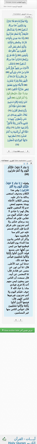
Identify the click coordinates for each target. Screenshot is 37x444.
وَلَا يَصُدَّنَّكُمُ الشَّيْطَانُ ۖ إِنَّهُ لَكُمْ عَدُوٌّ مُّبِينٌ (17, 31)
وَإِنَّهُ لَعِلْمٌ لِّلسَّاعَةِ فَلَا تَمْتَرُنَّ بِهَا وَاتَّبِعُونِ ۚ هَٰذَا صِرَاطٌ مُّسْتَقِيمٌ (17, 25)
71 (12, 127)
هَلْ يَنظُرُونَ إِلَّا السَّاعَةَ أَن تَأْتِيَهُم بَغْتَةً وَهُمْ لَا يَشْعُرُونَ (17, 78)
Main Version (13, 6)
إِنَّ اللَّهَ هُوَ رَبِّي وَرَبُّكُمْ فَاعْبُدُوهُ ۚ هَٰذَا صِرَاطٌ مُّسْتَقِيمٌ (17, 59)
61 (19, 29)
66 (25, 85)
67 (10, 89)
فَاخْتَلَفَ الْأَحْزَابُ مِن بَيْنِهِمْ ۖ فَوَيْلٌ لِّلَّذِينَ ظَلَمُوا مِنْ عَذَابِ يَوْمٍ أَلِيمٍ (17, 67)
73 (17, 144)
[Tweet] (24, 163)
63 (19, 55)
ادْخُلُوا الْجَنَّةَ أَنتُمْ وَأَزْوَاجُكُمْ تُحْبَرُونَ (18, 108)
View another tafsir (18, 330)
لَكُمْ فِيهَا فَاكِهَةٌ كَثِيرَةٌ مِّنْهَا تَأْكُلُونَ (17, 138)
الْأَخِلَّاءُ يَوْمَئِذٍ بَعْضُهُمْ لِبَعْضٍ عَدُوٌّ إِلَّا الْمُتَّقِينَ (18, 87)
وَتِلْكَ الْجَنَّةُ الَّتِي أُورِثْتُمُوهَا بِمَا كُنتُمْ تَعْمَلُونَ (17, 131)
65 (7, 72)
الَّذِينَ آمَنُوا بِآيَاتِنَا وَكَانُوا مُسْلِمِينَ (17, 100)
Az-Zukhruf (22, 14)
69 (24, 106)
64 (18, 63)
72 (18, 136)
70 (10, 110)
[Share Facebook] (27, 163)
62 (27, 38)
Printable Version (15, 2)
